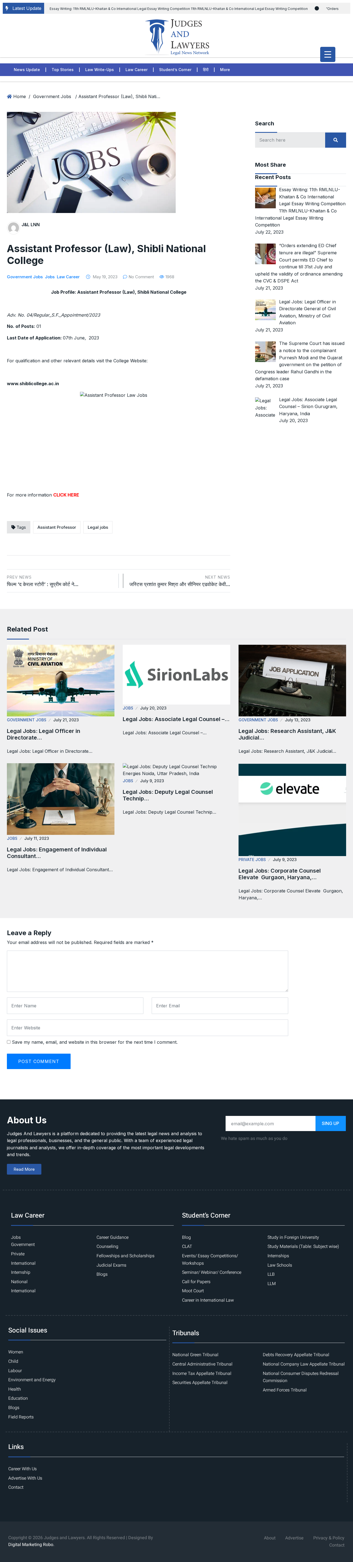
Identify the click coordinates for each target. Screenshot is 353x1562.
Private (18, 1254)
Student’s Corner (175, 69)
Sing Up (330, 1123)
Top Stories (63, 69)
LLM (272, 1283)
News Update (27, 69)
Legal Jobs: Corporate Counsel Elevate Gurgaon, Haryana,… (280, 874)
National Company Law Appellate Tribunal (304, 1364)
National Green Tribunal (195, 1354)
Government (23, 1244)
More (225, 69)
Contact (15, 1487)
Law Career (136, 69)
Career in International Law (208, 1300)
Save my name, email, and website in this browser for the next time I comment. (95, 1042)
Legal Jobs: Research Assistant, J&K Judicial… (287, 734)
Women (15, 1352)
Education (18, 1398)
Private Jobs (252, 859)
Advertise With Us (25, 1478)
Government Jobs (52, 96)
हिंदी (205, 69)
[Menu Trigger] (327, 54)
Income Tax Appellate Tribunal (201, 1373)
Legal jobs (98, 527)
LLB (271, 1274)
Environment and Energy (32, 1380)
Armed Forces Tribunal (285, 1390)
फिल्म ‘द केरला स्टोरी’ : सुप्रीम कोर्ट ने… (43, 581)
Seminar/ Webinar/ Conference (211, 1272)
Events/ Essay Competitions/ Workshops (210, 1260)
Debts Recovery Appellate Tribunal (296, 1354)
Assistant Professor (57, 527)
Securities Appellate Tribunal (200, 1382)
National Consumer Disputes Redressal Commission (301, 1377)
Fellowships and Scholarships (125, 1256)
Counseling (107, 1246)
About (270, 1538)
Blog (186, 1237)
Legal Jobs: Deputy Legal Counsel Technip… (168, 795)
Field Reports (21, 1417)
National (19, 1281)
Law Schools (280, 1265)
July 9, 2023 (152, 780)
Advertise (294, 1538)
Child (13, 1361)
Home (19, 96)
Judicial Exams (111, 1265)
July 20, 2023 (153, 708)
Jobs (50, 276)
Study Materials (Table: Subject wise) (303, 1246)
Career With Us (22, 1469)
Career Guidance (113, 1237)
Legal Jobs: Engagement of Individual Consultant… (57, 852)
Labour (15, 1370)
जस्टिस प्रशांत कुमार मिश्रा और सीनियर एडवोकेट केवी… (179, 581)
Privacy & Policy (328, 1538)
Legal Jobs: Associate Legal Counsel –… (176, 719)
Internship (20, 1272)
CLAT (187, 1246)
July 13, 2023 (298, 719)
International (23, 1263)
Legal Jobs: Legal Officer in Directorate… (43, 734)
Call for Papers (196, 1281)
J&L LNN (31, 224)
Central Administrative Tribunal (202, 1364)
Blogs (102, 1274)
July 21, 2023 (66, 719)
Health (14, 1389)
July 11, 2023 (36, 838)
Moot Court (193, 1291)
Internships (278, 1256)
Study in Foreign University (293, 1237)
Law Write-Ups (99, 69)
